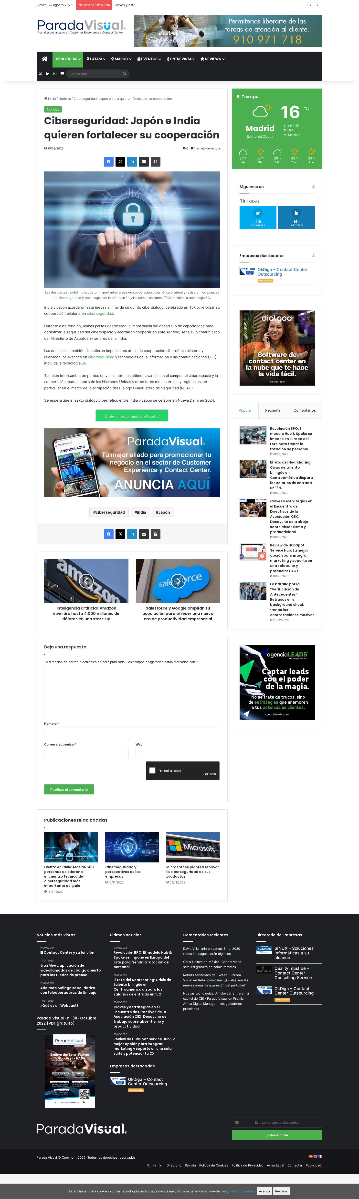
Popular (245, 410)
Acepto (264, 1191)
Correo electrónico (60, 744)
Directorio (174, 1165)
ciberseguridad (69, 298)
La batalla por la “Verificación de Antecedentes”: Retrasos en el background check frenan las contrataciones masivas (292, 599)
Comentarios (305, 410)
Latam (95, 59)
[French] (320, 1157)
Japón (164, 512)
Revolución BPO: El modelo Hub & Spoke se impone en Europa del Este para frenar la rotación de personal (291, 439)
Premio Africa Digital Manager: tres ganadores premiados (213, 1003)
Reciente (273, 410)
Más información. (244, 1191)
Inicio (51, 99)
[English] (315, 1157)
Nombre (51, 723)
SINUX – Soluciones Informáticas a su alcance (294, 953)
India (141, 512)
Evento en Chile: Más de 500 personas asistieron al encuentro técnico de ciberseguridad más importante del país (69, 876)
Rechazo (281, 1191)
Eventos (149, 59)
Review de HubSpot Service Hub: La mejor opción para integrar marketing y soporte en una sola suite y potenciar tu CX (291, 558)
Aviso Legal (275, 1165)
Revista (190, 1165)
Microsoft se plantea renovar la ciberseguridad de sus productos (192, 872)
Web (139, 744)
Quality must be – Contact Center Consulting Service (293, 973)
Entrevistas (181, 59)
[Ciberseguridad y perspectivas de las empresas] (132, 847)
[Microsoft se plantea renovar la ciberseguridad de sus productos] (193, 847)
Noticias (68, 59)
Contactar (294, 1165)
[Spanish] (310, 1157)
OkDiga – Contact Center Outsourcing (282, 272)
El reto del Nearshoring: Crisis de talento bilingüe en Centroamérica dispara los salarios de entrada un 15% (291, 475)
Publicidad (313, 1165)
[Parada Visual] (82, 27)
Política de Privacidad (248, 1165)
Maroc (121, 59)
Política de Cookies (213, 1165)
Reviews (212, 59)
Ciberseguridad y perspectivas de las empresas (123, 872)
